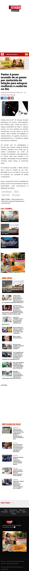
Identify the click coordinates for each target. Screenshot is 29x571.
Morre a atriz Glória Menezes (17, 337)
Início (5, 510)
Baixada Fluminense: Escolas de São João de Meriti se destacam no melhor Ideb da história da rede (12, 375)
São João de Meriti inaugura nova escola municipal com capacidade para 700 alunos (18, 365)
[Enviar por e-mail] (12, 98)
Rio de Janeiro (15, 195)
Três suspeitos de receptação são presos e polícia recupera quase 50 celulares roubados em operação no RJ (12, 356)
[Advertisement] (14, 37)
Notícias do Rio (5, 195)
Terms (18, 512)
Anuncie (12, 512)
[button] (2, 54)
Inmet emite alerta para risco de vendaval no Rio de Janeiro (13, 289)
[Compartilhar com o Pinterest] (8, 98)
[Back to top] (25, 567)
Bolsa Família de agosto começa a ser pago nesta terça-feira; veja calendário (18, 330)
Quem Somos (13, 510)
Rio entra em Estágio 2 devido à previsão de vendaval (18, 346)
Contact (14, 514)
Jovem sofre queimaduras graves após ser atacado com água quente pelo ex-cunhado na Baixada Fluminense (13, 299)
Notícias (16, 191)
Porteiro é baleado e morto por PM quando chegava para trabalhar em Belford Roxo (12, 321)
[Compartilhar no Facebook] (2, 98)
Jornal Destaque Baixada (8, 95)
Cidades (24, 512)
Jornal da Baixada (6, 191)
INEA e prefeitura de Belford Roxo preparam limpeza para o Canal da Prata (12, 201)
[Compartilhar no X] (5, 98)
